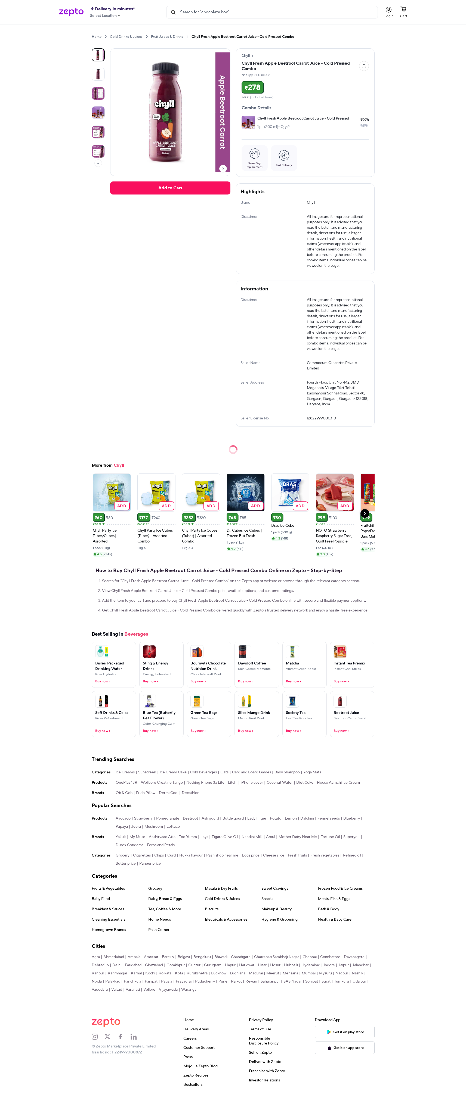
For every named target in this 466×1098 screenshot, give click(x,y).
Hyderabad (310, 965)
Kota (179, 973)
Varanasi (133, 989)
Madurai (256, 973)
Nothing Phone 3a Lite (205, 782)
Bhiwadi (220, 957)
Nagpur (341, 973)
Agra (96, 957)
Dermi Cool (168, 792)
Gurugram (212, 965)
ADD (121, 505)
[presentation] (106, 36)
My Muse (137, 837)
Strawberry (143, 818)
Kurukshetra (197, 973)
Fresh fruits (297, 855)
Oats (224, 772)
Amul (270, 837)
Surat (326, 981)
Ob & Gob (124, 792)
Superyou (351, 837)
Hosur (275, 965)
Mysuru (325, 973)
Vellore (149, 989)
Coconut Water (280, 782)
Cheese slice (273, 855)
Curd (171, 855)
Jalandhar (360, 965)
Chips (159, 855)
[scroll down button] (98, 163)
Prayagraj (184, 981)
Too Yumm (188, 837)
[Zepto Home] (71, 12)
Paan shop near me (222, 855)
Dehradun (100, 965)
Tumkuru (341, 981)
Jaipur (343, 965)
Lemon (291, 818)
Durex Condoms (129, 845)
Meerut (272, 973)
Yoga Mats (312, 772)
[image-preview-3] (98, 112)
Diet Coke (304, 782)
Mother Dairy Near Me (298, 837)
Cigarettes (142, 855)
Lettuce (173, 826)
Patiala (166, 981)
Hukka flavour (191, 855)
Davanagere (354, 957)
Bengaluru (202, 957)
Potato (275, 818)
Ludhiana (237, 973)
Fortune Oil (330, 837)
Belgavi (184, 957)
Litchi (232, 782)
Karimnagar (117, 973)
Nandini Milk (252, 837)
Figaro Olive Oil (225, 837)
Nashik (357, 973)
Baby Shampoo (287, 772)
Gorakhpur (175, 965)
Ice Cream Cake (173, 772)
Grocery (122, 855)
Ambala (134, 957)
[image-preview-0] (98, 54)
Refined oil (352, 855)
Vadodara (100, 989)
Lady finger (256, 818)
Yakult (121, 837)
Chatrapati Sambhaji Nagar (276, 957)
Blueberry (351, 818)
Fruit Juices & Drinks (167, 36)
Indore (329, 965)
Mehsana (290, 973)
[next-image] (223, 168)
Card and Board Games (251, 772)
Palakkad (112, 981)
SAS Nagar (292, 981)
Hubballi (291, 965)
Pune (222, 981)
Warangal (189, 989)
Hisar (262, 965)
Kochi (150, 973)
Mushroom (153, 826)
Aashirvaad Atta (162, 837)
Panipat (151, 981)
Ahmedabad (113, 957)
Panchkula (132, 981)
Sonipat (311, 981)
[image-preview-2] (98, 93)
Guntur (194, 965)
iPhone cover (252, 782)
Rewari (251, 981)
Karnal (136, 973)
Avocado (123, 818)
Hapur (230, 965)
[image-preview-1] (98, 74)
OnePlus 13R (126, 782)
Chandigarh (241, 957)
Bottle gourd (233, 818)
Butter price (126, 863)
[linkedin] (137, 1037)
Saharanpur (270, 981)
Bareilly (168, 957)
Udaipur (359, 981)
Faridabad (133, 965)
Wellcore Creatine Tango (162, 782)
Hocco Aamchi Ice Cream (338, 782)
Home (96, 36)
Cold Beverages (203, 772)
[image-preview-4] (98, 132)
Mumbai (309, 973)
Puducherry (205, 981)
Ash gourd (210, 818)
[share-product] (364, 66)
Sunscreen (147, 772)
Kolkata (165, 973)
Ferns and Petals (161, 845)
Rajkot (236, 981)
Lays (204, 837)
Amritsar (151, 957)
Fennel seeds (328, 818)
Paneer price (150, 863)
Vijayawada (168, 989)
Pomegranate (167, 818)
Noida (97, 981)
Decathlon (190, 792)
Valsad (116, 989)
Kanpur (98, 973)
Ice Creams (125, 772)
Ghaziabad (154, 965)
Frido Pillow (145, 792)
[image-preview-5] (98, 151)
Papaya (122, 826)
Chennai (310, 957)
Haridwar (246, 965)
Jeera (136, 826)
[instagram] (98, 1037)
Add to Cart (170, 188)
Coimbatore (330, 957)
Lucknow (218, 973)
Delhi (116, 965)
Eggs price (251, 855)
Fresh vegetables (324, 855)
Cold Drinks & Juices (126, 36)
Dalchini (307, 818)
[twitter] (111, 1037)
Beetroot (190, 818)
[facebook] (124, 1037)
